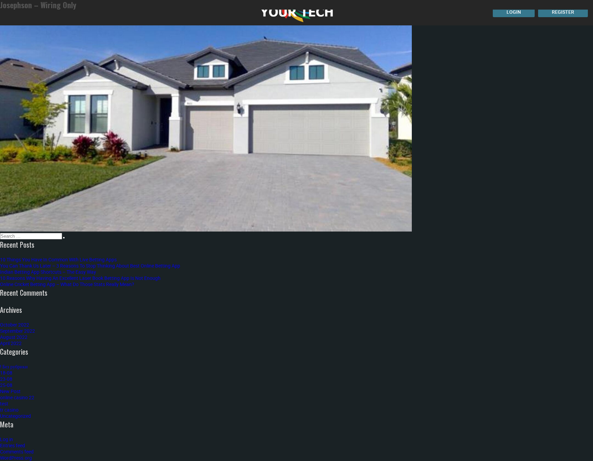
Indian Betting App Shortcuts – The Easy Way (48, 272)
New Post (10, 391)
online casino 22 (17, 397)
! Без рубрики (14, 366)
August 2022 (13, 337)
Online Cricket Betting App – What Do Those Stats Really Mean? (67, 284)
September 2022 (17, 331)
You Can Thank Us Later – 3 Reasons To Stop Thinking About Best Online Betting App (90, 265)
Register (563, 12)
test (4, 403)
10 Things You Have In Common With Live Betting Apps (58, 259)
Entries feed (12, 445)
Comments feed (17, 451)
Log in (6, 439)
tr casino (9, 409)
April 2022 (11, 343)
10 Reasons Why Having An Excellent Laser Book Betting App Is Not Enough (80, 278)
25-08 (6, 385)
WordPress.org (16, 457)
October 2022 (14, 324)
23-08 (6, 379)
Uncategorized (15, 416)
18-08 (6, 372)
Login (514, 12)
